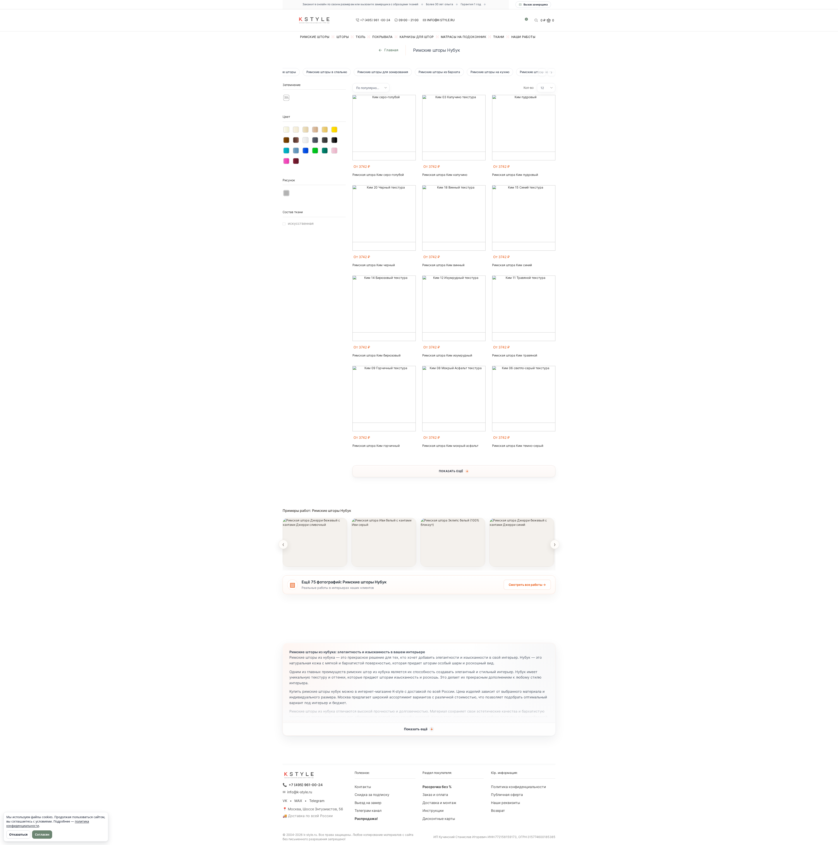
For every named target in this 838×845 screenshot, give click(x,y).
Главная (391, 50)
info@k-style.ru (299, 792)
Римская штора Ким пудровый (515, 175)
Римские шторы (315, 37)
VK (285, 801)
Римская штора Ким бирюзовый (376, 355)
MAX (298, 801)
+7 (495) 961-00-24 (306, 785)
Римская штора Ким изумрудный (447, 355)
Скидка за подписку (372, 795)
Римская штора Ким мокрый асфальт (450, 445)
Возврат (498, 811)
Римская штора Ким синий (512, 265)
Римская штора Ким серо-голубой (378, 175)
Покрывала (382, 37)
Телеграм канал (368, 811)
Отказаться (18, 834)
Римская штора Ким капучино (444, 175)
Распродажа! (366, 819)
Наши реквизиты (505, 803)
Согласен (42, 834)
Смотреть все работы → (527, 584)
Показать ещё (451, 471)
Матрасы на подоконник (463, 37)
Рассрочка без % (437, 787)
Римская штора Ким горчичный (376, 445)
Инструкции (433, 811)
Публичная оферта (507, 795)
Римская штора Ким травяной (514, 355)
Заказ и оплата (435, 795)
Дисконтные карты (438, 819)
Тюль (360, 37)
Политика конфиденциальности (518, 787)
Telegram (317, 801)
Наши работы (523, 37)
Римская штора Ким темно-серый (517, 445)
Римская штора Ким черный (373, 265)
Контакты (363, 787)
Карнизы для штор (417, 37)
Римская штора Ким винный (443, 265)
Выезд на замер (368, 803)
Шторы (343, 37)
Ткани (498, 37)
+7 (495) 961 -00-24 (375, 20)
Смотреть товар (301, 560)
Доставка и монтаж (439, 803)
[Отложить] (413, 169)
